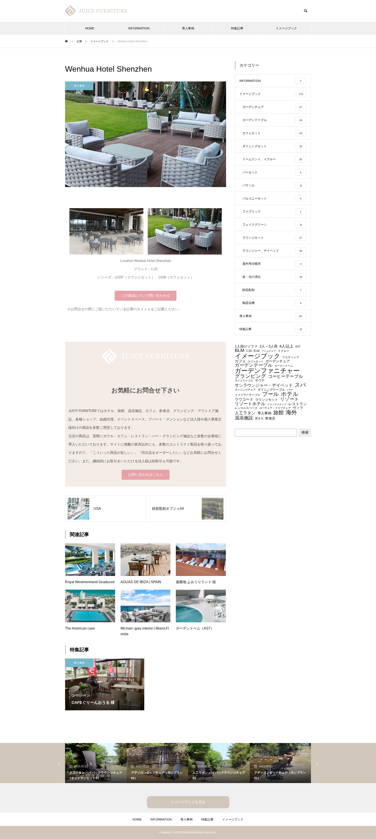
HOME (89, 28)
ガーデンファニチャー (267, 371)
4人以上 (286, 346)
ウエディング (290, 357)
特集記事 (237, 28)
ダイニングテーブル (271, 389)
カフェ (240, 361)
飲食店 (270, 418)
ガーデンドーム (284, 366)
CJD (249, 351)
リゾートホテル (250, 404)
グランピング (250, 376)
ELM (257, 351)
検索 (305, 432)
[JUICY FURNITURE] (96, 10)
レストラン (297, 404)
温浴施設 (244, 417)
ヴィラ (298, 407)
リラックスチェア (276, 404)
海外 (291, 412)
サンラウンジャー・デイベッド (264, 385)
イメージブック (286, 28)
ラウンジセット (266, 399)
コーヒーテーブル (285, 376)
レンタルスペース (246, 408)
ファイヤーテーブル (247, 395)
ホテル (290, 394)
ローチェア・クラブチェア (275, 408)
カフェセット (256, 361)
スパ (300, 385)
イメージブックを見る (188, 802)
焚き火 (259, 418)
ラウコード (244, 400)
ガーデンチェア (277, 361)
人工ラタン (245, 413)
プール (270, 394)
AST (297, 346)
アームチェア (269, 351)
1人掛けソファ (246, 346)
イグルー (283, 351)
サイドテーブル (244, 381)
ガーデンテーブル (254, 365)
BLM (239, 350)
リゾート (289, 399)
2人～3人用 (268, 346)
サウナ (260, 380)
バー (290, 389)
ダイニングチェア (245, 389)
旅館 (278, 412)
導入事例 (188, 28)
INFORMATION (138, 28)
